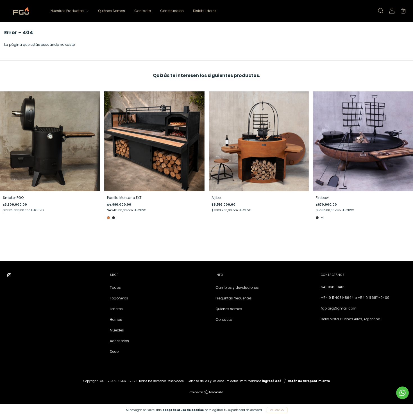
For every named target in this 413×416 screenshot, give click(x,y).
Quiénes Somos (111, 10)
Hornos (116, 319)
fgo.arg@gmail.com (339, 308)
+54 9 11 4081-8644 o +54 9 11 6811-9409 (355, 297)
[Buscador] (381, 11)
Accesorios (119, 340)
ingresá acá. (272, 381)
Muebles (117, 330)
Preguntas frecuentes (233, 298)
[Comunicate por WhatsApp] (402, 393)
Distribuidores (204, 10)
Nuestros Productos (68, 10)
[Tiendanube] (206, 392)
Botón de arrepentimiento (309, 381)
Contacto (142, 10)
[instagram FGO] (9, 275)
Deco (114, 351)
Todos (115, 287)
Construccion (172, 10)
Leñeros (116, 308)
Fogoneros (119, 298)
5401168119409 (333, 287)
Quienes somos (228, 308)
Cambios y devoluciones (237, 287)
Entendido (277, 410)
